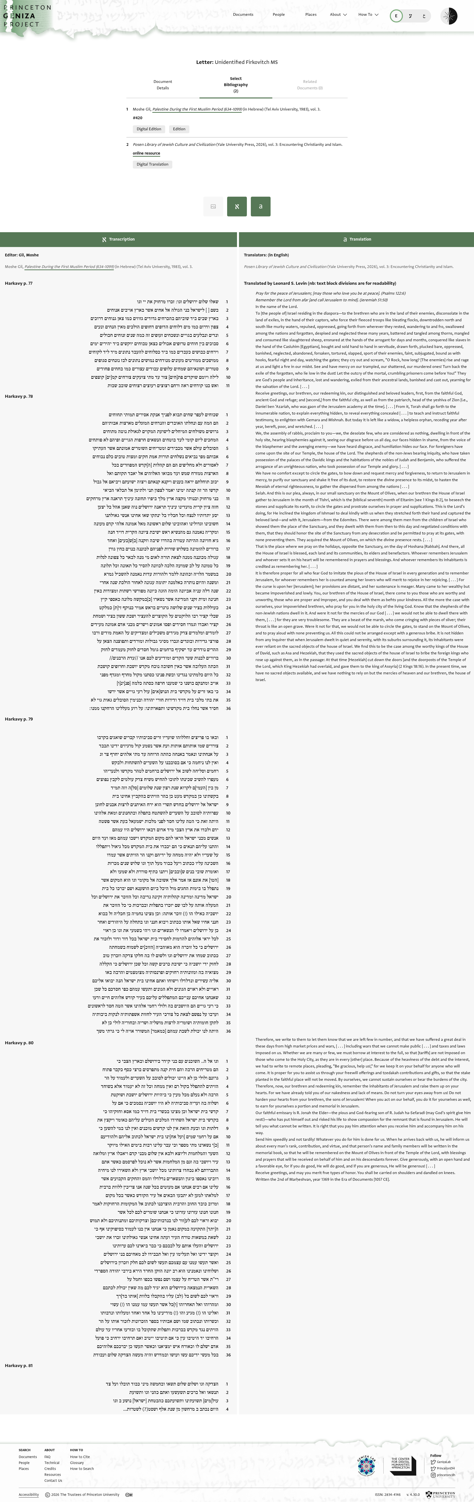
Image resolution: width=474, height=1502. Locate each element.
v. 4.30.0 (413, 1494)
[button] (29, 18)
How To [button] (365, 14)
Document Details (163, 84)
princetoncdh (446, 1475)
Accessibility (29, 1494)
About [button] (335, 14)
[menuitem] (238, 17)
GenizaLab (444, 1462)
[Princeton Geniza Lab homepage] (370, 1466)
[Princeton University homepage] (440, 1495)
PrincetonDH (446, 1468)
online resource (146, 153)
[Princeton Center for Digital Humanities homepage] (407, 1466)
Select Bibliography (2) (236, 85)
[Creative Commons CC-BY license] (129, 1495)
